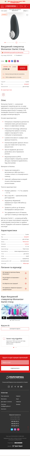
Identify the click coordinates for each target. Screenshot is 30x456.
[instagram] (9, 387)
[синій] (12, 61)
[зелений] (6, 61)
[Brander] (18, 442)
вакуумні (26, 84)
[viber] (15, 429)
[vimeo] (18, 387)
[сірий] (15, 61)
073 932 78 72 (15, 426)
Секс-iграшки (18, 11)
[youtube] (21, 387)
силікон (27, 244)
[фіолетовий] (18, 61)
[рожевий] (9, 61)
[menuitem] (5, 396)
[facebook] (12, 387)
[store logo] (10, 6)
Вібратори (26, 11)
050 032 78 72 (15, 423)
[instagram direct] (18, 429)
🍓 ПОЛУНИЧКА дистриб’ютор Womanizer (12, 52)
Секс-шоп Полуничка (7, 11)
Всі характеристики (6, 90)
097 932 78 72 (15, 421)
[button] (21, 6)
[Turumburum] (17, 446)
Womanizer (26, 241)
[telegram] (15, 387)
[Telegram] (12, 429)
